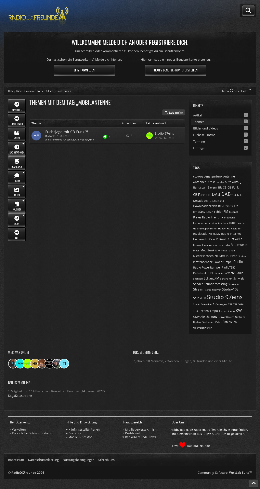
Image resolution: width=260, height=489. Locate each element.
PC (227, 256)
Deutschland (217, 201)
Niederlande (228, 250)
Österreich (229, 322)
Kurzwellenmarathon (205, 245)
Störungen (220, 304)
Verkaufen (208, 322)
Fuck (225, 223)
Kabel (212, 239)
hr (239, 228)
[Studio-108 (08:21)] (49, 363)
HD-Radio (231, 228)
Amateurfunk (213, 176)
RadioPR (49, 136)
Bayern (212, 187)
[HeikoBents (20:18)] (35, 363)
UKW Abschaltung (205, 317)
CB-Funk (233, 187)
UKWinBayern (226, 317)
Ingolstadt (200, 234)
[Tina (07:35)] (64, 363)
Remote (219, 273)
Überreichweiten (202, 327)
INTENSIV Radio (218, 234)
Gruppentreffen (208, 228)
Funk (232, 223)
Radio (238, 261)
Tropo (214, 311)
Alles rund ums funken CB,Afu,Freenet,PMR (69, 139)
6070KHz (198, 176)
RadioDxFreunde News (140, 437)
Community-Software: (225, 472)
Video (218, 322)
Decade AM (201, 201)
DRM (221, 206)
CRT (208, 195)
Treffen (204, 311)
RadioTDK (228, 267)
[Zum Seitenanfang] (253, 483)
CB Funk (199, 194)
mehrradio (224, 245)
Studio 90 (199, 298)
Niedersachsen (203, 256)
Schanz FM (226, 278)
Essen (209, 212)
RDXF (210, 273)
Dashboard (132, 433)
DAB (216, 194)
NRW (222, 256)
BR (220, 187)
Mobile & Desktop (80, 437)
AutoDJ (236, 182)
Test (195, 311)
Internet (235, 234)
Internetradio (200, 239)
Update (197, 322)
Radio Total (199, 273)
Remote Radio (233, 273)
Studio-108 (230, 289)
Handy (221, 228)
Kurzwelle (235, 239)
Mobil (196, 250)
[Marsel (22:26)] (20, 363)
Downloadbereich (205, 206)
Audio (220, 182)
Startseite (234, 284)
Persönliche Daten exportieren (32, 433)
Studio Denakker (202, 304)
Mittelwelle (239, 244)
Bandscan (200, 187)
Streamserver (213, 289)
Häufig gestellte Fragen (84, 429)
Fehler (218, 212)
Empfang (199, 212)
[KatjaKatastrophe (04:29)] (13, 363)
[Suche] (248, 10)
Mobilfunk (207, 250)
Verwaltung (19, 429)
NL (216, 256)
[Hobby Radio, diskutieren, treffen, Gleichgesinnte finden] (38, 16)
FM (226, 211)
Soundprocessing (216, 284)
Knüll (222, 239)
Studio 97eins (164, 133)
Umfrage (240, 317)
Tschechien (225, 311)
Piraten (242, 256)
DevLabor (74, 433)
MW (217, 250)
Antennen (200, 182)
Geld (195, 228)
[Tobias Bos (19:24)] (42, 363)
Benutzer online (19, 382)
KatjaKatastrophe (20, 396)
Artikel (212, 182)
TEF (230, 304)
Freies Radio (201, 217)
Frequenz (229, 217)
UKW (237, 310)
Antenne (229, 176)
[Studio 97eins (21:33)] (27, 363)
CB (224, 187)
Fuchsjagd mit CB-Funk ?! (66, 131)
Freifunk (217, 217)
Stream (198, 289)
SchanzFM (211, 278)
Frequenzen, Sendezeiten (207, 223)
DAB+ (227, 194)
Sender (198, 284)
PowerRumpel (222, 262)
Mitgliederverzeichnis (140, 429)
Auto (228, 182)
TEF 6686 (238, 304)
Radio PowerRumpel (207, 267)
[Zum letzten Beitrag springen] (149, 135)
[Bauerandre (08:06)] (57, 363)
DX (236, 206)
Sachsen (198, 278)
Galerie (240, 223)
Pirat (233, 256)
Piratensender (202, 262)
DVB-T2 (229, 206)
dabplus (238, 195)
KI (217, 239)
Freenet (233, 212)
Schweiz (238, 278)
